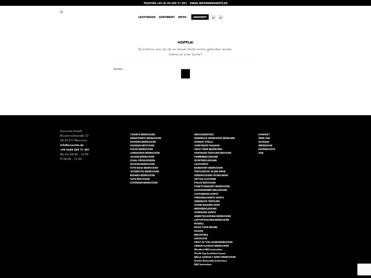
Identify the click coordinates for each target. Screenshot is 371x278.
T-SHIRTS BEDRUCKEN (142, 134)
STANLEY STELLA (203, 141)
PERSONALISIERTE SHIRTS (209, 197)
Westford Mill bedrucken (208, 249)
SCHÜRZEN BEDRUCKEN (143, 182)
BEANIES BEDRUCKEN (142, 175)
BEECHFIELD (201, 234)
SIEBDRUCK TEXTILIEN (207, 201)
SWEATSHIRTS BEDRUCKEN (145, 138)
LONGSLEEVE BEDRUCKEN (145, 152)
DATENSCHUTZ (266, 149)
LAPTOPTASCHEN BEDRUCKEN (211, 219)
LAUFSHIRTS (201, 164)
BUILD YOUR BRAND (205, 227)
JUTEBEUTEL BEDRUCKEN (144, 171)
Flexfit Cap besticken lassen (209, 253)
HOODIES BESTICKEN (142, 145)
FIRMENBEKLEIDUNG (206, 156)
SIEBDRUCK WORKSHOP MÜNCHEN (214, 138)
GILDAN (198, 230)
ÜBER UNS (264, 138)
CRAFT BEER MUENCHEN (208, 149)
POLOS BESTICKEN (204, 182)
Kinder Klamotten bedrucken (210, 260)
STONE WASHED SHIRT (207, 204)
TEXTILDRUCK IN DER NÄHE (209, 171)
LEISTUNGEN (146, 17)
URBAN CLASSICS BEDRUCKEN (211, 245)
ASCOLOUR (200, 238)
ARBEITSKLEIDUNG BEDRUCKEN (212, 216)
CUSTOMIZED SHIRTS (206, 193)
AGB (260, 152)
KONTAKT (264, 134)
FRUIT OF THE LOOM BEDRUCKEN (213, 242)
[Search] (185, 74)
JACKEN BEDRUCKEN (142, 156)
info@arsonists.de (213, 3)
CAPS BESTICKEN (140, 179)
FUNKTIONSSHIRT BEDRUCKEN (212, 186)
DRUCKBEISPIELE (204, 134)
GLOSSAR (263, 141)
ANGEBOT (200, 17)
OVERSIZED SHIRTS (205, 212)
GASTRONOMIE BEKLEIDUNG (210, 190)
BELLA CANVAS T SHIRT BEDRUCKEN (215, 257)
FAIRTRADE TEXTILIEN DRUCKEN (212, 152)
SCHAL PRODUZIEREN (142, 160)
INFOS (182, 17)
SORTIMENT (167, 17)
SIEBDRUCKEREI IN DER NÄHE (211, 175)
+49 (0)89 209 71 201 (74, 149)
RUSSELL (199, 223)
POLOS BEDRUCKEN (141, 149)
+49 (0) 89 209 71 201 (172, 3)
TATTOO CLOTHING (205, 179)
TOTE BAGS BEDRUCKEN (144, 167)
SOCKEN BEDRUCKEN (142, 164)
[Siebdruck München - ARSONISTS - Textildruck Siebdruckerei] (95, 17)
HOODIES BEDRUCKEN (143, 141)
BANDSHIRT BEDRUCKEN (208, 167)
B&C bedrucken (203, 264)
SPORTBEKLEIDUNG (205, 160)
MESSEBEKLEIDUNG (205, 208)
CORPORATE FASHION (207, 145)
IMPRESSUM (265, 145)
